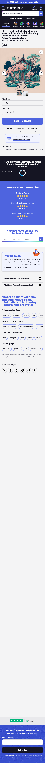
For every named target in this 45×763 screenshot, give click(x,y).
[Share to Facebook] (10, 370)
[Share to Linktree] (16, 370)
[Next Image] (41, 73)
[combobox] (20, 13)
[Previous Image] (4, 73)
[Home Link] (15, 8)
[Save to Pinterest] (22, 370)
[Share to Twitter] (4, 370)
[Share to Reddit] (28, 370)
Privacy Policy (28, 755)
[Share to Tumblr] (34, 370)
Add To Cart (22, 121)
